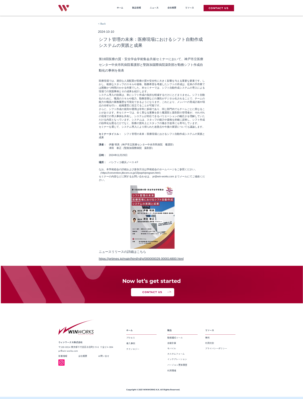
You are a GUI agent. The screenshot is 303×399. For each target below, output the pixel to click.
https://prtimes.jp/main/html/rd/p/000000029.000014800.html (141, 258)
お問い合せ (103, 356)
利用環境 (171, 370)
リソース (189, 7)
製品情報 (136, 7)
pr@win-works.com (163, 176)
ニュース (154, 7)
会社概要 (171, 7)
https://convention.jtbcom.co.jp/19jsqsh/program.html (130, 172)
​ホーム (120, 7)
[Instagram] (61, 362)
